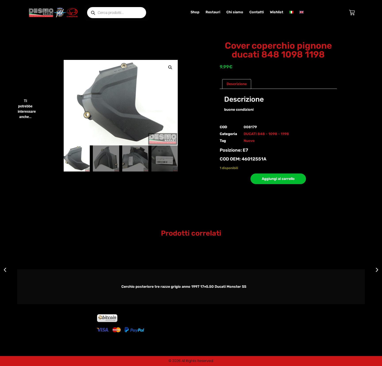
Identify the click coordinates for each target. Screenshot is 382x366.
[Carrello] (352, 12)
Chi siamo (234, 12)
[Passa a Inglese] (301, 12)
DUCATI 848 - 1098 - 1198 (266, 134)
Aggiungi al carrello (278, 179)
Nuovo (249, 141)
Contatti (256, 12)
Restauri (213, 12)
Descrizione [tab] (237, 84)
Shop (195, 12)
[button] (170, 67)
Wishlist (276, 12)
